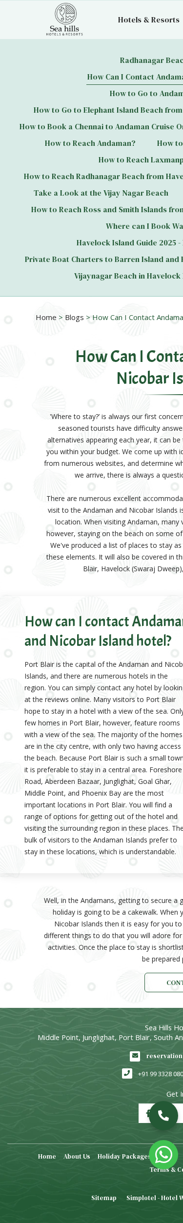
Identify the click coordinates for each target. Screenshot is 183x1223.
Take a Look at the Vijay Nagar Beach (101, 192)
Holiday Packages (124, 1156)
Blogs (74, 317)
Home (46, 317)
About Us (76, 1156)
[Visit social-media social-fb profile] (148, 1113)
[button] (163, 1115)
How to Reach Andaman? (90, 143)
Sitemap (104, 1198)
